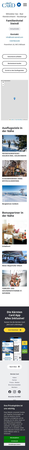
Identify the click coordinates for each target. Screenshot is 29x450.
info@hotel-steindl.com (14, 37)
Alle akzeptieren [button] (14, 437)
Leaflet (12, 119)
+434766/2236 (14, 41)
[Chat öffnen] (19, 5)
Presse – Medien (14, 382)
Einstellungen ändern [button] (14, 444)
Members (14, 387)
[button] (14, 98)
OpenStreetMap (18, 119)
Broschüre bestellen (14, 385)
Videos (14, 377)
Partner (14, 380)
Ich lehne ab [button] (14, 441)
